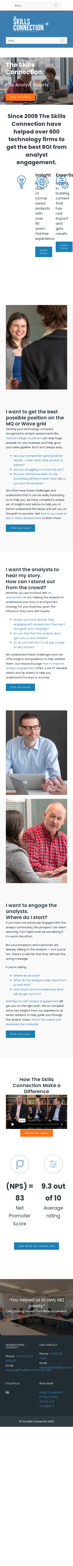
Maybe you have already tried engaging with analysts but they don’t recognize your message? (39, 624)
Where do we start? (27, 976)
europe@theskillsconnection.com (29, 1370)
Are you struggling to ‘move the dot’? (39, 470)
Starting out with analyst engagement (32, 1001)
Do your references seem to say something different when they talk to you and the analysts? (40, 478)
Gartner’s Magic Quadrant (23, 438)
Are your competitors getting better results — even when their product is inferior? (38, 460)
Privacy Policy (49, 1397)
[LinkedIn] (7, 1392)
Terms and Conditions (47, 1403)
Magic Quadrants (51, 1392)
